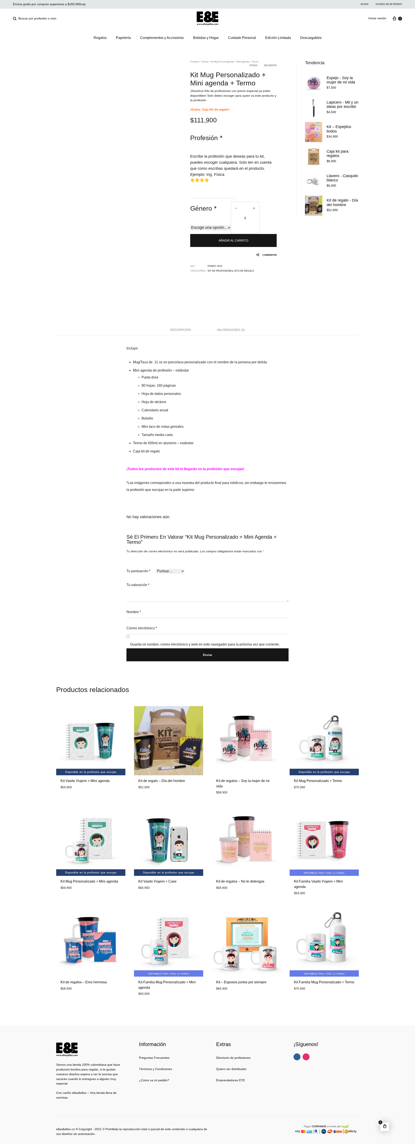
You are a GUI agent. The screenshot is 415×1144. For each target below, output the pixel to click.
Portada (194, 61)
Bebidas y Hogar (206, 38)
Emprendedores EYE (230, 1080)
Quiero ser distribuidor (231, 1069)
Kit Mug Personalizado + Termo (318, 781)
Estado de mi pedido (389, 4)
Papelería (123, 38)
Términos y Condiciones (155, 1069)
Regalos (100, 38)
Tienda (204, 61)
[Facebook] (297, 1056)
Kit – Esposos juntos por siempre (241, 982)
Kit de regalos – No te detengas (240, 881)
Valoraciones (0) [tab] (231, 330)
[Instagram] (306, 1056)
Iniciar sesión (377, 18)
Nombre (133, 612)
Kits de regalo (244, 270)
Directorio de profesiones (233, 1057)
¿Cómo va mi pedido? (154, 1080)
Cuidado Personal (242, 38)
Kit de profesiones (220, 270)
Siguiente (270, 65)
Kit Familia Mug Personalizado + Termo (324, 982)
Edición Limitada (278, 38)
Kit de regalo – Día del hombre (161, 781)
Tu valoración (137, 585)
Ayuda (364, 4)
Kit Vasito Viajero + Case (157, 881)
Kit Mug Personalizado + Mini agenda (89, 881)
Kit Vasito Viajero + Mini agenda (85, 781)
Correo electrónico (141, 628)
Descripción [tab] (180, 330)
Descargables (311, 38)
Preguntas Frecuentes (154, 1057)
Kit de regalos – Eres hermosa (84, 982)
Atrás (253, 65)
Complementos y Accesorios (162, 38)
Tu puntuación (138, 571)
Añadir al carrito (233, 240)
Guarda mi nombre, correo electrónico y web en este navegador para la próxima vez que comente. (205, 644)
